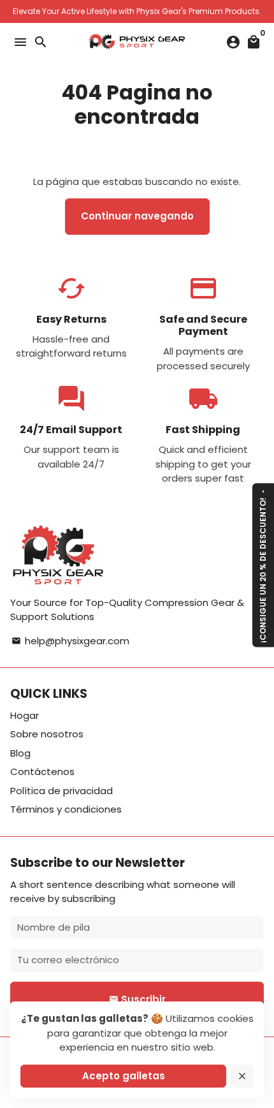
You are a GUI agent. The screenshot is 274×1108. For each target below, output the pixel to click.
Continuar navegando (137, 216)
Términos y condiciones (66, 809)
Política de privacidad (61, 790)
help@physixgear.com (70, 640)
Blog (20, 753)
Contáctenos (42, 771)
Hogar (24, 715)
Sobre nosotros (46, 734)
